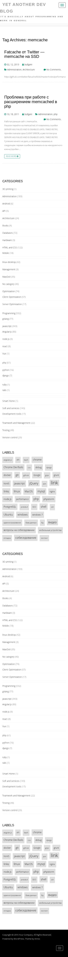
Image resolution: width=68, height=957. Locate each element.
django (5, 375)
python (5, 369)
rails (4, 390)
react (4, 346)
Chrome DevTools (13, 467)
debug (38, 467)
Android (6, 203)
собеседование (25, 538)
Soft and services (10, 408)
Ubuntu (8, 514)
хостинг (44, 538)
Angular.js (7, 331)
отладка (7, 538)
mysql (41, 491)
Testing (5, 430)
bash (26, 459)
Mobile (5, 253)
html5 (6, 483)
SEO (34, 507)
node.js (5, 338)
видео (52, 522)
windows (23, 514)
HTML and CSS (9, 247)
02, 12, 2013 (13, 64)
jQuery (33, 483)
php (55, 114)
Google (37, 475)
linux (17, 491)
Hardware (7, 240)
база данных (31, 522)
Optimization (8, 291)
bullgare (28, 64)
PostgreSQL (10, 506)
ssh (52, 507)
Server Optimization (12, 304)
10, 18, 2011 (13, 114)
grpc (47, 475)
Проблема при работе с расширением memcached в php (30, 102)
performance (22, 499)
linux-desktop (9, 262)
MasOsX (6, 276)
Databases (7, 232)
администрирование (12, 522)
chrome (37, 459)
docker (7, 475)
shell (43, 506)
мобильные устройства (50, 530)
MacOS (29, 491)
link (54, 483)
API (4, 210)
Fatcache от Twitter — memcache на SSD (24, 54)
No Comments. (53, 69)
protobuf (24, 507)
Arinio (37, 938)
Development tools (11, 413)
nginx (52, 491)
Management (8, 269)
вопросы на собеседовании (19, 530)
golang (5, 318)
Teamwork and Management (16, 422)
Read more (11, 156)
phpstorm (48, 499)
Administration (14, 69)
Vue (4, 353)
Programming (8, 313)
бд (42, 522)
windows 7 (37, 514)
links (6, 491)
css (29, 467)
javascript (7, 326)
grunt (56, 475)
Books (5, 225)
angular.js (8, 459)
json (44, 484)
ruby (4, 384)
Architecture (29, 69)
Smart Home (8, 400)
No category (8, 283)
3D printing (7, 188)
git (17, 475)
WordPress (19, 938)
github (26, 475)
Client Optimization (11, 296)
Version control (9, 437)
